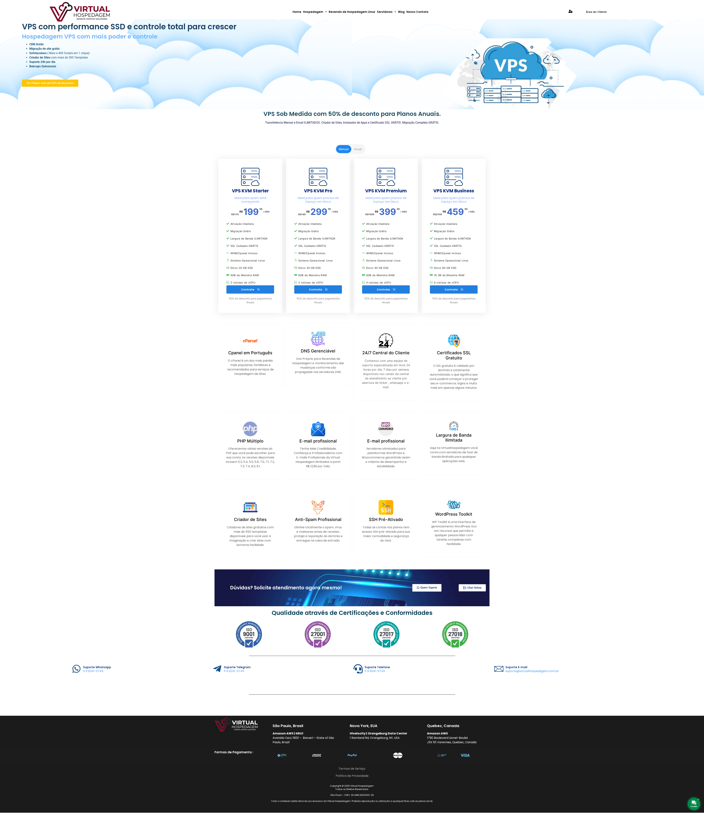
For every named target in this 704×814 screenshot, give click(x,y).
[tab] (343, 149)
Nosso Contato (417, 12)
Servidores (385, 12)
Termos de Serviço (352, 769)
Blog (401, 12)
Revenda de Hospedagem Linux (352, 12)
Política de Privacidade (352, 776)
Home (297, 12)
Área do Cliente (596, 12)
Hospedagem (313, 12)
